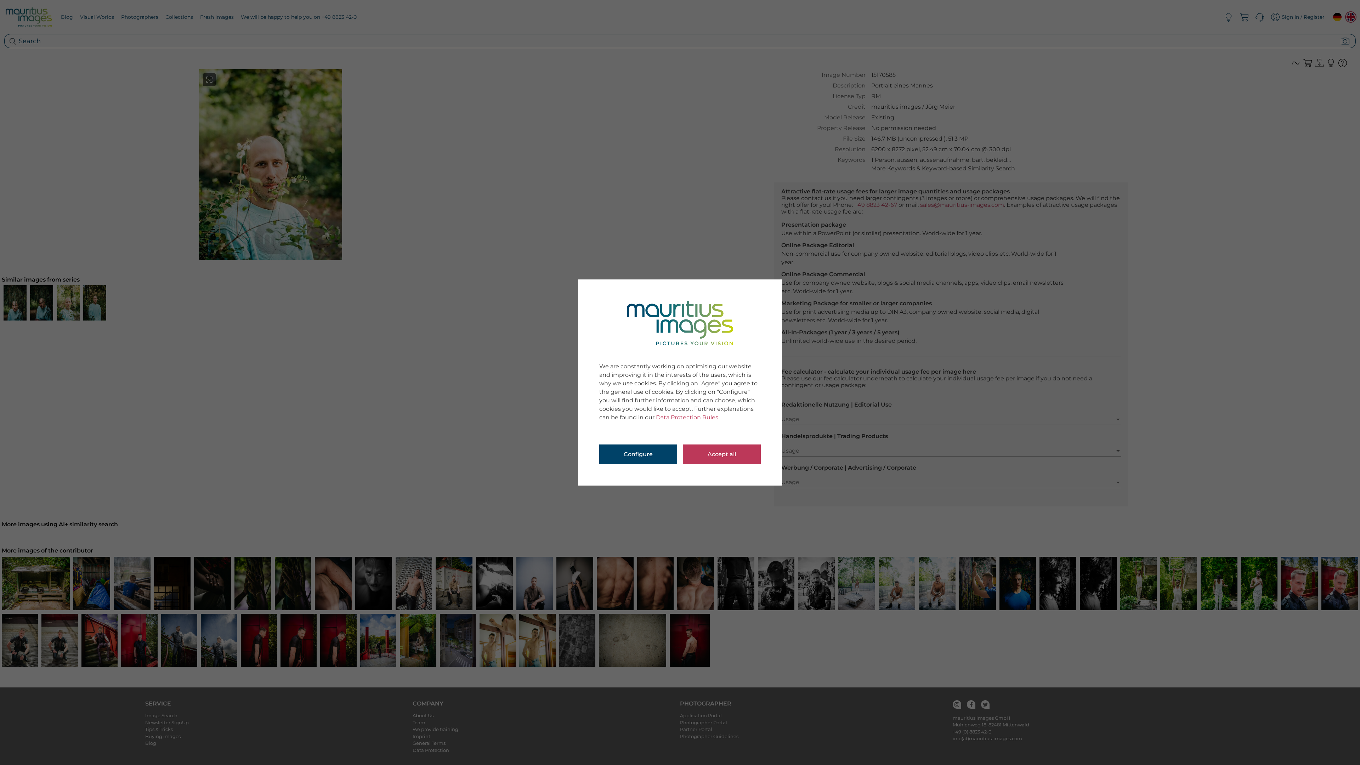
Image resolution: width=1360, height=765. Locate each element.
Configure (638, 454)
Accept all (722, 454)
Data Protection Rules (687, 417)
